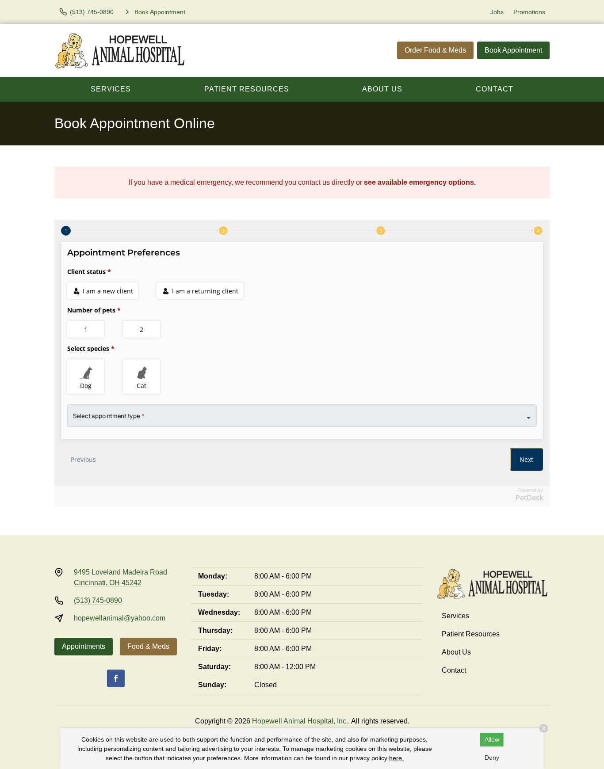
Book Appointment (513, 50)
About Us (382, 89)
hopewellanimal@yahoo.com (119, 618)
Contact (494, 89)
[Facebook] (116, 678)
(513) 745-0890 (98, 600)
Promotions (529, 11)
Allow (492, 739)
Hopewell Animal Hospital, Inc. (300, 721)
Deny (492, 757)
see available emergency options (419, 182)
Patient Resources (246, 89)
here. (396, 757)
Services (111, 89)
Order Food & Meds (435, 50)
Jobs (497, 11)
